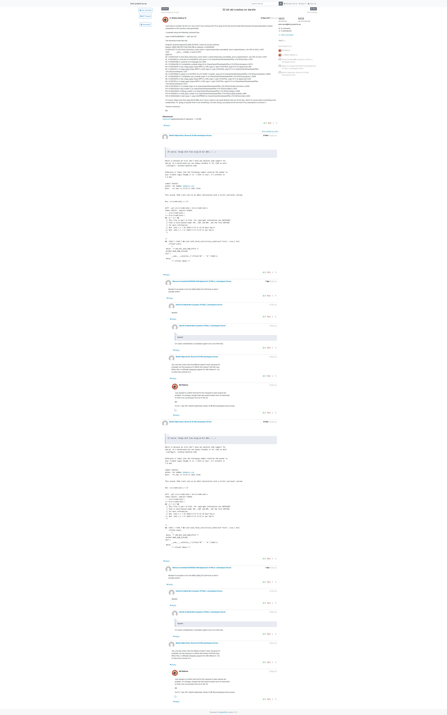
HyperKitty (223, 712)
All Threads (146, 16)
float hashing (312, 12)
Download (146, 24)
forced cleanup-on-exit (170, 12)
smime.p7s (167, 119)
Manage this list (291, 4)
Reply (167, 125)
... (167, 148)
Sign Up (313, 4)
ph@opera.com (188, 186)
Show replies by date (270, 131)
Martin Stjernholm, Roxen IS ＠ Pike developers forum (190, 135)
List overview (146, 10)
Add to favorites (287, 35)
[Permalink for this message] (276, 123)
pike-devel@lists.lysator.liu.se (289, 24)
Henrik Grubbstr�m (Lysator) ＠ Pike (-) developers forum (199, 305)
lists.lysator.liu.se (138, 3)
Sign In (303, 4)
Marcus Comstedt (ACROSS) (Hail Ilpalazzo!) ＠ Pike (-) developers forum (202, 281)
